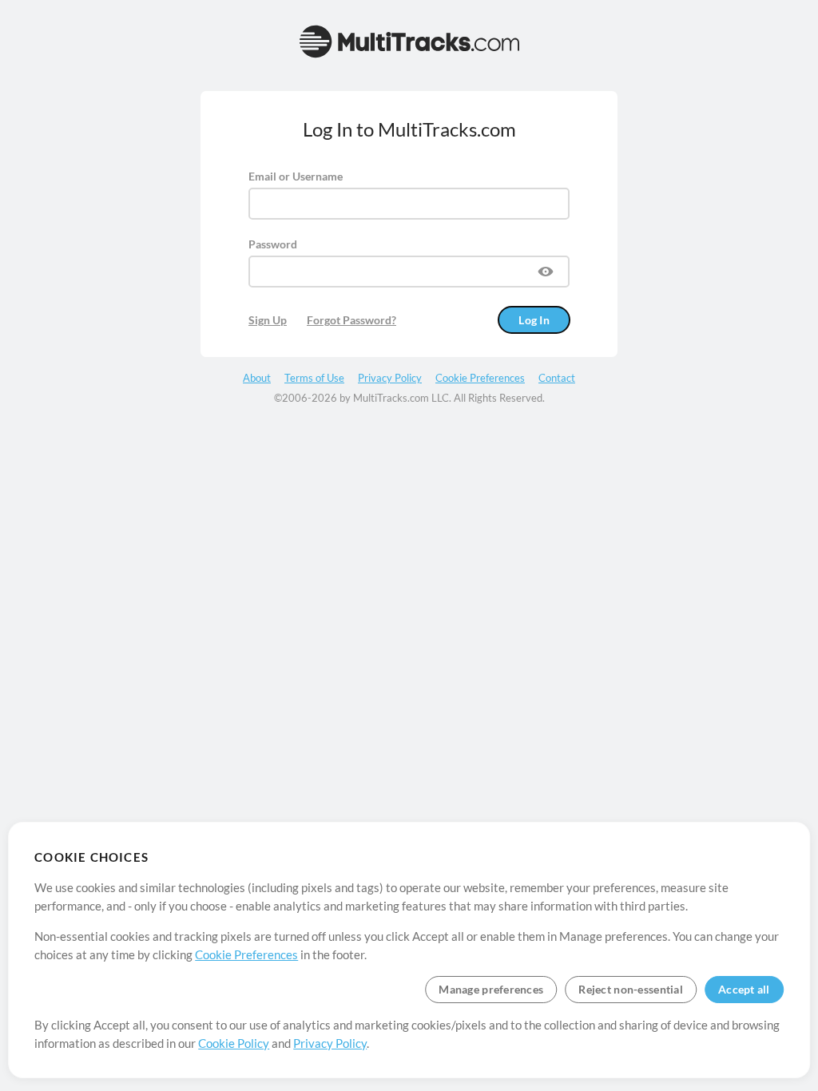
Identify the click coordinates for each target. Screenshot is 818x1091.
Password (272, 244)
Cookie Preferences (246, 954)
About (257, 377)
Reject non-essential (630, 989)
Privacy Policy (330, 1043)
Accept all (744, 989)
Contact (556, 377)
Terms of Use (314, 377)
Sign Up (267, 320)
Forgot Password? (351, 320)
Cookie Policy (233, 1043)
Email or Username (295, 176)
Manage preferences (491, 989)
